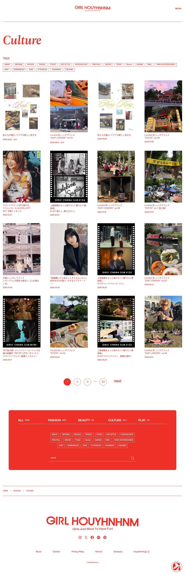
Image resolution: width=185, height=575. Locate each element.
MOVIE (108, 65)
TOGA (119, 65)
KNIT (6, 70)
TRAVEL (42, 65)
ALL (23, 420)
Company (117, 552)
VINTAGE (19, 65)
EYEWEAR (42, 70)
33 (103, 381)
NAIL (149, 65)
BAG (31, 70)
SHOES (30, 65)
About (38, 552)
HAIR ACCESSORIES (165, 65)
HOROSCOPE (81, 65)
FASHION (57, 420)
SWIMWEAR (19, 70)
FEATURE (17, 491)
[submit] (132, 458)
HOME (5, 491)
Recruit (98, 552)
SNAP (7, 65)
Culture (22, 39)
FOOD (53, 65)
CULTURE (117, 420)
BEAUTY (86, 420)
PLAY (143, 420)
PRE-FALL (96, 65)
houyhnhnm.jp (140, 552)
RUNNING (56, 70)
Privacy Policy (78, 552)
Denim (129, 65)
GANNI (140, 65)
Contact (56, 552)
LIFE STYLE (65, 65)
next (117, 381)
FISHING (69, 70)
